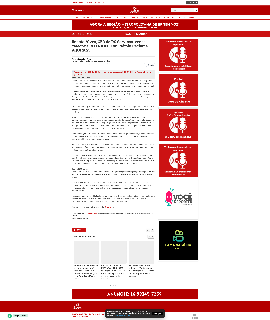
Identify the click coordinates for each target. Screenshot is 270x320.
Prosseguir (157, 314)
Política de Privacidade (95, 3)
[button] (111, 286)
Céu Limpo (79, 10)
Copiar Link (80, 230)
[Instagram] (190, 2)
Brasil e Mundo (105, 17)
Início (74, 34)
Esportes (117, 17)
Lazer (125, 17)
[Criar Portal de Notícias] (194, 316)
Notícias (89, 34)
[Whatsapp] (193, 2)
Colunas (182, 17)
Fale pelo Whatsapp (20, 316)
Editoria (81, 34)
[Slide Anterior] (149, 237)
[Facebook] (196, 2)
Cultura (135, 17)
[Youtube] (187, 2)
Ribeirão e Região (89, 17)
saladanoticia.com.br (91, 213)
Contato (192, 17)
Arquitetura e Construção (165, 17)
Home (77, 17)
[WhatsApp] (10, 316)
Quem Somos (78, 3)
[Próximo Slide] (152, 237)
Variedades (147, 17)
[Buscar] (196, 10)
